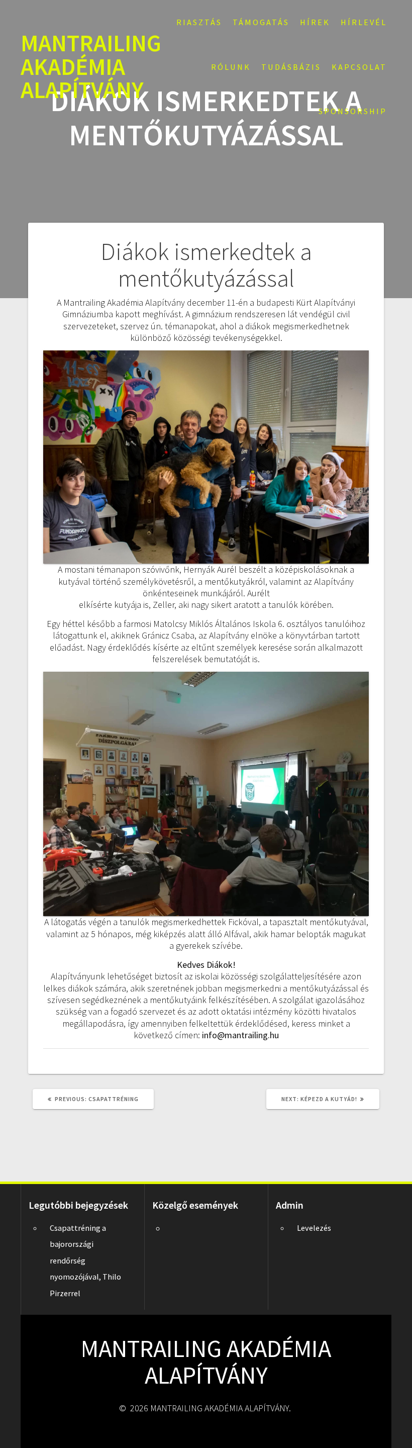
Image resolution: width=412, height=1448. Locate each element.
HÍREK (315, 22)
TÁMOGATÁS (261, 22)
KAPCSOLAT (359, 67)
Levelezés (314, 1228)
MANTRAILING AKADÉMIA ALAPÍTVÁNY (91, 67)
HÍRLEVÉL (364, 22)
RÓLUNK (231, 67)
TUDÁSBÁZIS (291, 67)
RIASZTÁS (199, 22)
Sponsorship (353, 111)
